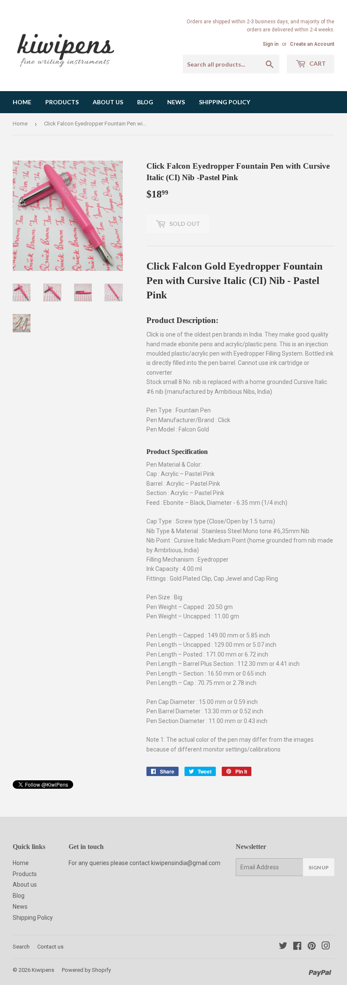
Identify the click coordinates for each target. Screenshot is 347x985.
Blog (145, 102)
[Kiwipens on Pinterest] (311, 946)
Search (21, 946)
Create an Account (312, 44)
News (176, 102)
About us (108, 102)
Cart (317, 63)
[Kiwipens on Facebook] (297, 946)
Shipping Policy (224, 102)
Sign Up (318, 867)
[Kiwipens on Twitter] (283, 946)
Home (22, 102)
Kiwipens (43, 970)
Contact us (50, 946)
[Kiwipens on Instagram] (326, 946)
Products (62, 102)
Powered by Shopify (86, 970)
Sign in (270, 44)
